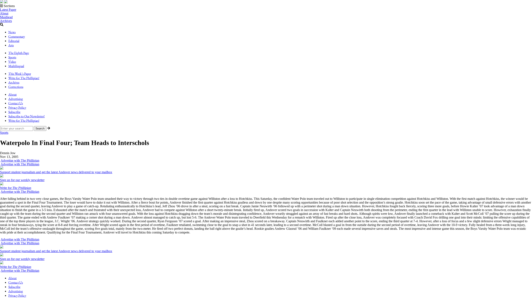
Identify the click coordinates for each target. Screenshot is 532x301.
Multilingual (16, 66)
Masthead (6, 17)
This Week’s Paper (19, 73)
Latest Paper (8, 9)
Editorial (13, 41)
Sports (12, 57)
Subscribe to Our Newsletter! (26, 116)
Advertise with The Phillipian (20, 160)
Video (12, 61)
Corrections (15, 87)
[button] (266, 6)
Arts (11, 45)
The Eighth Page (18, 53)
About (4, 13)
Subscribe (14, 112)
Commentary (16, 36)
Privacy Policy (17, 107)
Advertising (15, 99)
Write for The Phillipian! (23, 78)
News (12, 32)
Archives (6, 21)
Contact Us (15, 103)
